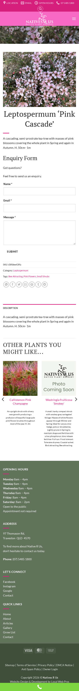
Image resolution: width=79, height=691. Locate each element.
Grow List (9, 632)
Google (7, 590)
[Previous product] (39, 36)
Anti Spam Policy (31, 669)
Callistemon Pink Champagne (20, 401)
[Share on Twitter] (19, 284)
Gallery (7, 627)
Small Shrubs (43, 276)
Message (9, 217)
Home (7, 614)
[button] (74, 18)
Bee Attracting (16, 276)
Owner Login (50, 669)
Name (7, 184)
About (7, 618)
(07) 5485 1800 (22, 559)
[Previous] (3, 407)
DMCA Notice (64, 665)
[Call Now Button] (39, 687)
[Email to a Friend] (25, 284)
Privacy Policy (46, 665)
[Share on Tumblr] (38, 284)
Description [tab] (10, 308)
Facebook (9, 581)
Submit (12, 251)
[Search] (40, 9)
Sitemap (10, 665)
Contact (8, 595)
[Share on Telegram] (45, 284)
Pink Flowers (29, 276)
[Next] (75, 407)
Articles (8, 623)
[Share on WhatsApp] (6, 284)
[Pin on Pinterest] (32, 284)
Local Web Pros (60, 681)
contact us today (34, 551)
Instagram (9, 586)
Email (7, 200)
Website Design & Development (28, 681)
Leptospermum (20, 270)
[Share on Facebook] (13, 284)
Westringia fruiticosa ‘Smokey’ (59, 401)
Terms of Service (26, 665)
